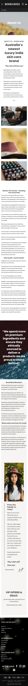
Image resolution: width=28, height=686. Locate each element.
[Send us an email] (24, 666)
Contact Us (4, 656)
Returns (10, 680)
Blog (2, 660)
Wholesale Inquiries (6, 658)
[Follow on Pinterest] (14, 670)
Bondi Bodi (12, 4)
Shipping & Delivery (6, 628)
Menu (4, 10)
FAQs (15, 680)
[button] (2, 4)
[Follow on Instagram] (20, 666)
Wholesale (11, 681)
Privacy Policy (21, 680)
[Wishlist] (23, 4)
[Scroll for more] (14, 101)
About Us (4, 680)
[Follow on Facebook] (17, 666)
